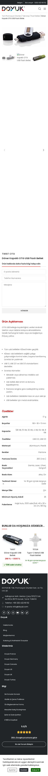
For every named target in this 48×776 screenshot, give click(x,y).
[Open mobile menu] (44, 8)
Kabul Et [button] (35, 770)
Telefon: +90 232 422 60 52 (17, 603)
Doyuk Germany (11, 659)
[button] (4, 37)
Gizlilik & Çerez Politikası (14, 699)
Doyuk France (10, 654)
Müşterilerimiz (9, 635)
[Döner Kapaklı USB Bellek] (12, 540)
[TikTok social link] (27, 613)
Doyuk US (8, 669)
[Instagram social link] (13, 613)
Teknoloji (25, 16)
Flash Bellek (35, 16)
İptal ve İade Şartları (12, 715)
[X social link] (8, 613)
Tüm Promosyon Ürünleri (11, 16)
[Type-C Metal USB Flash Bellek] (35, 540)
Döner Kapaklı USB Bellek (12, 554)
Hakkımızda (8, 625)
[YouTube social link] (18, 613)
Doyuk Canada (10, 664)
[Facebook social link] (4, 613)
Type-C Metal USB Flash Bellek (35, 554)
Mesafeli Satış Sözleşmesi (15, 709)
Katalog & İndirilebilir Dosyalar (15, 640)
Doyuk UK (8, 674)
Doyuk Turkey (9, 679)
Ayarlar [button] (12, 770)
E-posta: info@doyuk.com (16, 606)
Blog (5, 630)
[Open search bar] (39, 8)
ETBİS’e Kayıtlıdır (11, 720)
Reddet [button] (23, 770)
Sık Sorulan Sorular (12, 694)
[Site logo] (13, 8)
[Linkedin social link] (22, 613)
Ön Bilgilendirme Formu (14, 704)
